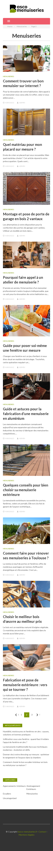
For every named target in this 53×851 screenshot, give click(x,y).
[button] (6, 21)
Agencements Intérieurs (14, 786)
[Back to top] (44, 842)
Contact (42, 831)
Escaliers (7, 793)
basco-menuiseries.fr (27, 831)
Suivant (39, 714)
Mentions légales (26, 834)
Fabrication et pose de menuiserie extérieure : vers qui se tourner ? (25, 685)
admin (22, 103)
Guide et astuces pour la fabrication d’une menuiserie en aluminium (26, 413)
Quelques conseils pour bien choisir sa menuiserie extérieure (25, 490)
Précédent (18, 714)
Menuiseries (8, 76)
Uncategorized (9, 798)
